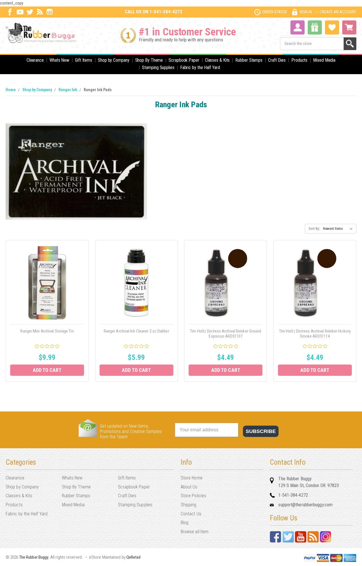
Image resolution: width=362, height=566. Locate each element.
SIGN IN (305, 11)
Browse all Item (195, 531)
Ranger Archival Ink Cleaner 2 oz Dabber (136, 331)
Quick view (47, 276)
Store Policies (193, 495)
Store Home (191, 478)
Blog (184, 522)
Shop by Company (114, 60)
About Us (189, 487)
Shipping (189, 504)
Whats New (59, 60)
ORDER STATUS (274, 11)
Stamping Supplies (158, 67)
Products (299, 60)
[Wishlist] (332, 26)
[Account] (297, 26)
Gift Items (83, 60)
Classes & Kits (217, 60)
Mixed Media (324, 60)
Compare (45, 289)
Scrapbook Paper (184, 60)
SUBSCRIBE (261, 431)
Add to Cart (47, 370)
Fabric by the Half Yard (200, 67)
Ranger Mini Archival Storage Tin (47, 331)
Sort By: (314, 228)
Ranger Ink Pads (98, 89)
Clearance (35, 60)
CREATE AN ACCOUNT (338, 11)
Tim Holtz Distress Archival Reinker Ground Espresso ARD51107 (225, 334)
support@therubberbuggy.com (305, 504)
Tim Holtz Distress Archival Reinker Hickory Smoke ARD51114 (315, 334)
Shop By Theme (149, 60)
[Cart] (349, 27)
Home (11, 89)
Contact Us (191, 513)
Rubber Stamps (248, 60)
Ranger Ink (68, 89)
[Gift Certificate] (315, 27)
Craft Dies (277, 60)
